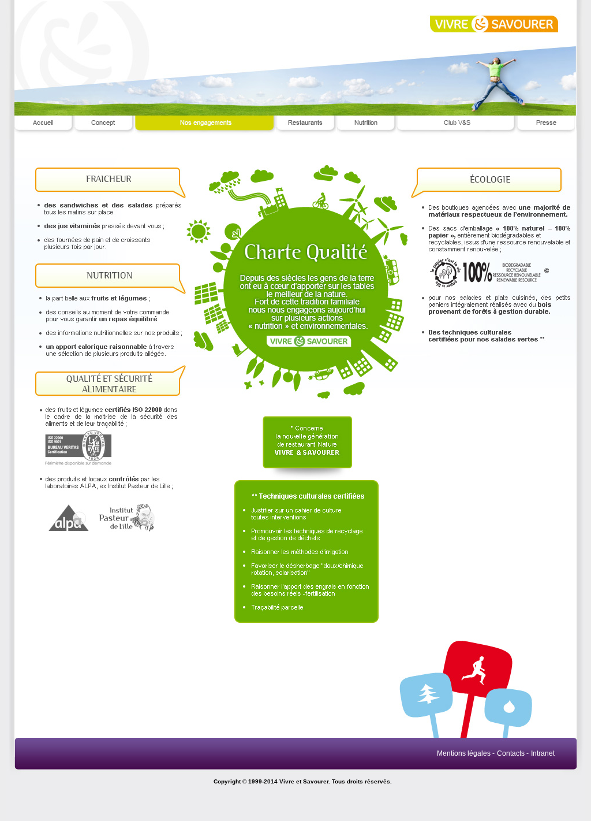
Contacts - (513, 753)
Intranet (543, 753)
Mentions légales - (466, 753)
